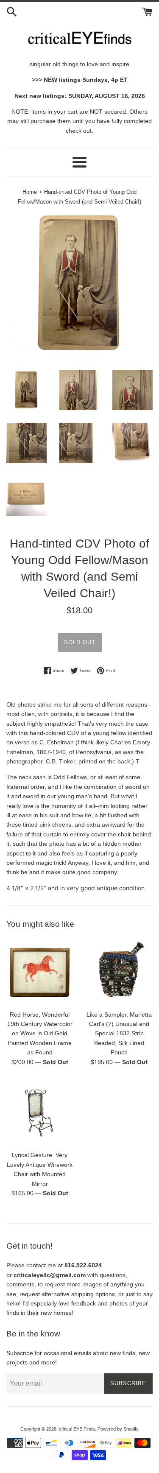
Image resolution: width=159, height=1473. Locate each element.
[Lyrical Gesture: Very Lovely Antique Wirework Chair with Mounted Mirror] (39, 1112)
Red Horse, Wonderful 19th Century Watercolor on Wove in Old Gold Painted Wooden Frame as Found (40, 1033)
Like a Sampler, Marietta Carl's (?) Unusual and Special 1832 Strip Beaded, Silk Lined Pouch (119, 1033)
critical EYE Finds (77, 1428)
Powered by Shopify (118, 1428)
